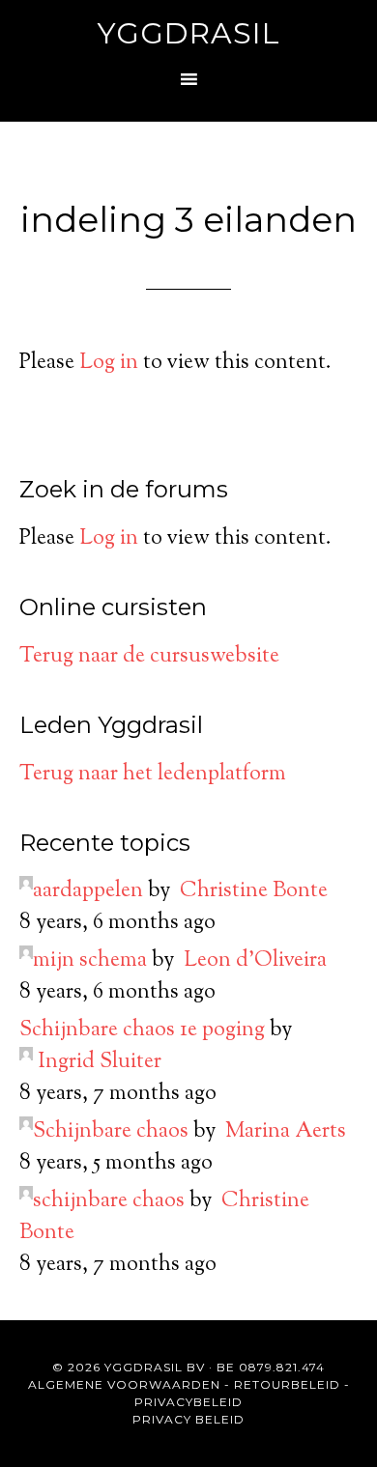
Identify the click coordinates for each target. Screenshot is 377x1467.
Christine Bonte (254, 891)
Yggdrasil (189, 33)
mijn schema (90, 960)
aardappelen (88, 891)
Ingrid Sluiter (99, 1062)
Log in (108, 363)
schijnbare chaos (109, 1201)
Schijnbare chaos (110, 1131)
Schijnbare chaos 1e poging (142, 1030)
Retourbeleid (287, 1384)
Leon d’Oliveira (255, 960)
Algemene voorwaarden (124, 1384)
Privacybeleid (188, 1402)
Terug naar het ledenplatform (152, 774)
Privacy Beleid (188, 1419)
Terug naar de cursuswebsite (149, 656)
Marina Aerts (285, 1131)
